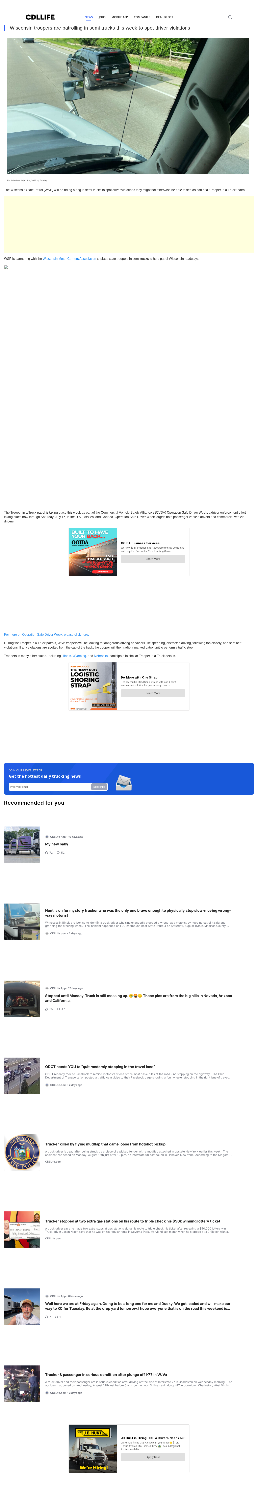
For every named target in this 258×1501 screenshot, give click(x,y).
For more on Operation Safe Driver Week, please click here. (46, 634)
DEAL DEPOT (164, 17)
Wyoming (79, 656)
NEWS (89, 17)
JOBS (102, 17)
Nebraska (101, 656)
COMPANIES (142, 17)
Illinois (66, 656)
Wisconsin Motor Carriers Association (69, 258)
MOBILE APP (119, 17)
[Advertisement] (125, 224)
